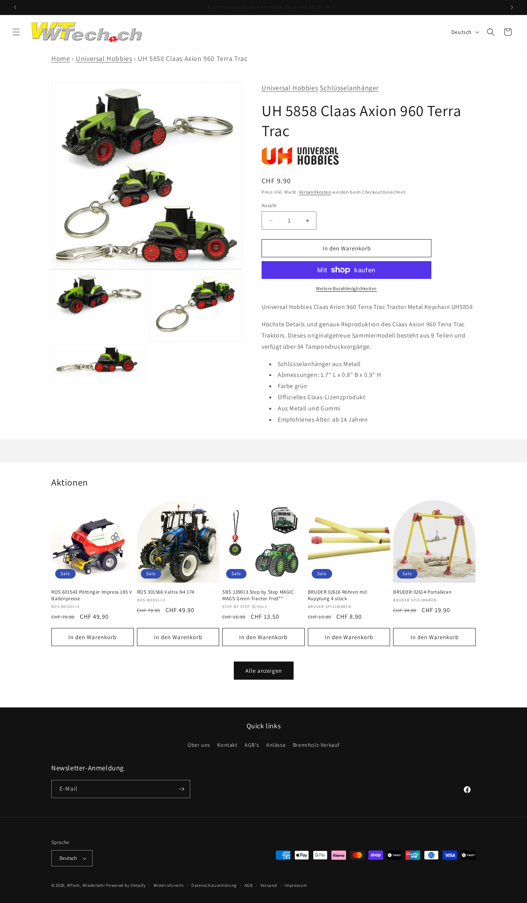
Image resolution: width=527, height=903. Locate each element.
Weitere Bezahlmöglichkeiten (346, 288)
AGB (249, 885)
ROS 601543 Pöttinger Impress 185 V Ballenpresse (91, 595)
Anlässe (275, 744)
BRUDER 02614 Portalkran (422, 592)
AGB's (252, 744)
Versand (268, 885)
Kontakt (227, 744)
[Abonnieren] (181, 789)
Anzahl (269, 205)
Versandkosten (315, 192)
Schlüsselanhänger (349, 87)
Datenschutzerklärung (214, 885)
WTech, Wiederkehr (86, 885)
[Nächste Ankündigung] (511, 7)
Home (60, 58)
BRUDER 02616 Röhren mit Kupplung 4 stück (337, 595)
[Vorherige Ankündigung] (15, 7)
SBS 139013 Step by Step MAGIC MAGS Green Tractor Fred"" (258, 595)
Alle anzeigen (263, 670)
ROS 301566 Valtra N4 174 (165, 592)
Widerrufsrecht (169, 885)
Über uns (198, 744)
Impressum (295, 885)
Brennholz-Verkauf (316, 744)
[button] (16, 32)
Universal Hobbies (104, 58)
